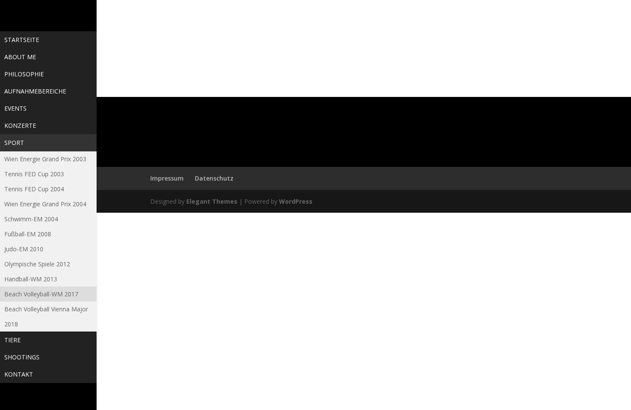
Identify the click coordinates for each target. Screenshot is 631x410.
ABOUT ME (20, 57)
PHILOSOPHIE (24, 74)
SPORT (14, 143)
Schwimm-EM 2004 (31, 219)
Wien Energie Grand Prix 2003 (45, 159)
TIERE (12, 340)
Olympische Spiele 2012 (37, 264)
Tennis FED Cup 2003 (34, 174)
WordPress (295, 201)
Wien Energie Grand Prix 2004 (45, 204)
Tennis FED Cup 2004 (34, 189)
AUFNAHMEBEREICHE (35, 91)
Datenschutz (214, 178)
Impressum (167, 178)
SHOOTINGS (21, 357)
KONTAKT (18, 374)
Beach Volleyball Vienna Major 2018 (46, 316)
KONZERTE (20, 125)
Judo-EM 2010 (23, 249)
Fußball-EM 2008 (27, 234)
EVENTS (15, 108)
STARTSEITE (21, 40)
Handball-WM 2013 (30, 279)
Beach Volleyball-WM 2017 (41, 294)
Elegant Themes (211, 201)
